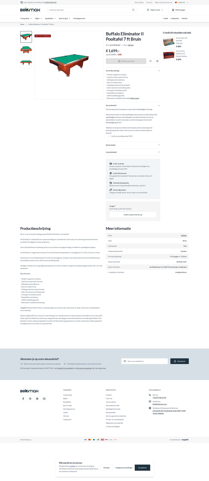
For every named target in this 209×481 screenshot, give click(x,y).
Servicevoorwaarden (84, 368)
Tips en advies (111, 402)
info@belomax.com (160, 404)
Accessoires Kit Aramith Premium (181, 42)
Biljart (37, 18)
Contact (109, 395)
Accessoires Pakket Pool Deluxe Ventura (181, 55)
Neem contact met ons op (163, 2)
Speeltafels (49, 18)
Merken (184, 18)
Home (22, 24)
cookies (72, 466)
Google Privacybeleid (65, 368)
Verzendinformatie (112, 405)
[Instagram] (30, 398)
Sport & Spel (63, 18)
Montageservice (79, 18)
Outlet (165, 18)
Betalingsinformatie (113, 409)
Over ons (149, 2)
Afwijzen (106, 468)
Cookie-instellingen (113, 426)
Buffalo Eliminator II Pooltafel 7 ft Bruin (41, 24)
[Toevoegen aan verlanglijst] (150, 61)
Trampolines (24, 18)
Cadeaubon (175, 18)
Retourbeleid (110, 412)
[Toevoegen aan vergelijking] (157, 61)
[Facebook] (23, 398)
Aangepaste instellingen (124, 468)
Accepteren (142, 468)
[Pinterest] (37, 398)
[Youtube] (44, 398)
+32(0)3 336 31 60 (159, 397)
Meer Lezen (134, 98)
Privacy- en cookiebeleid (115, 419)
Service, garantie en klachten (116, 416)
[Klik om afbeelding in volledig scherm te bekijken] (69, 65)
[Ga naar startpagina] (30, 9)
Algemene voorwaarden (114, 423)
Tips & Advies (139, 2)
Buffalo (131, 45)
